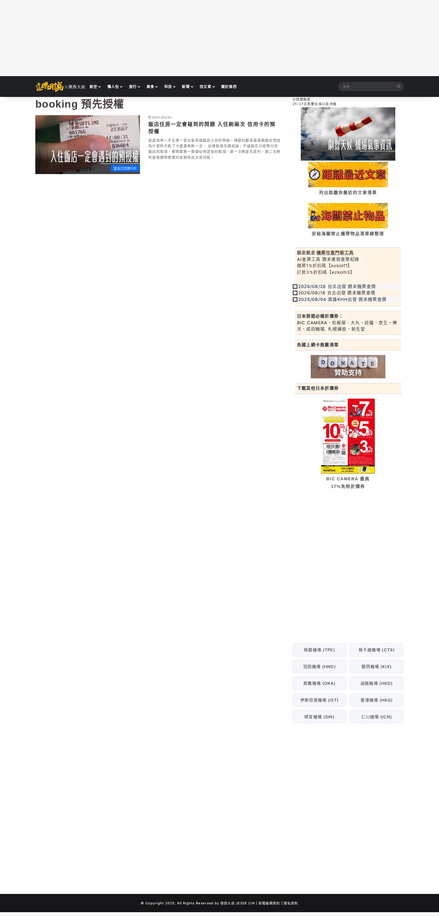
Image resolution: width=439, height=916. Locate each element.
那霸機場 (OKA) (319, 683)
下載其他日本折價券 (318, 388)
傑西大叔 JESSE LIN (237, 903)
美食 (150, 86)
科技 (168, 86)
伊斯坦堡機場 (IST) (319, 700)
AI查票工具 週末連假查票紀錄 (328, 259)
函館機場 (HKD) (376, 683)
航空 (94, 86)
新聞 (186, 86)
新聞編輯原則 (269, 903)
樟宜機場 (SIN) (319, 716)
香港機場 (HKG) (376, 700)
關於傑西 (229, 86)
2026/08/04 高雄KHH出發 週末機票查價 (342, 299)
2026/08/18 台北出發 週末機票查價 (336, 292)
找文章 (205, 86)
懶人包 (113, 86)
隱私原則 (291, 903)
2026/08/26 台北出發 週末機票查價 (337, 286)
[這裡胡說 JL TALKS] (60, 86)
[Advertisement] (219, 38)
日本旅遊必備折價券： (320, 316)
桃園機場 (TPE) (319, 649)
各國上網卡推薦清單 (318, 344)
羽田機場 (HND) (319, 666)
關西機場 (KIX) (377, 666)
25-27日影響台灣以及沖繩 (314, 104)
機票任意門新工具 (335, 252)
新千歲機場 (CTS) (376, 649)
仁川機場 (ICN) (376, 716)
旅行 (133, 86)
